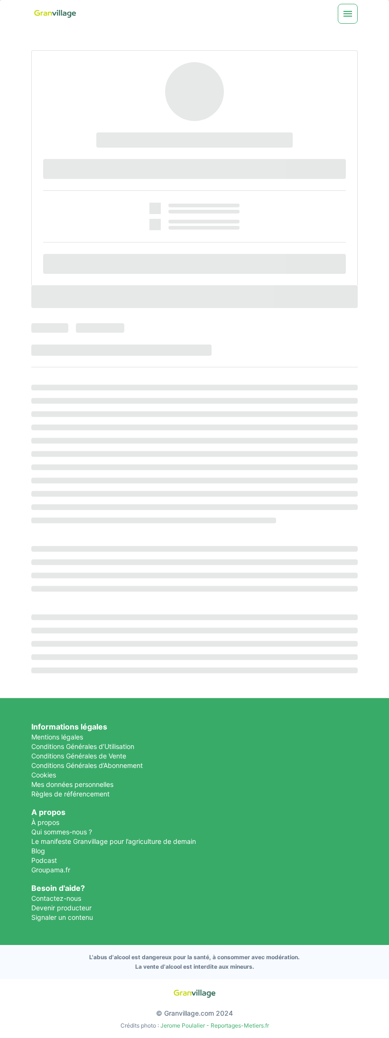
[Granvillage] (55, 14)
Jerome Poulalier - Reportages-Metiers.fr (214, 1025)
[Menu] (348, 14)
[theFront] (194, 994)
